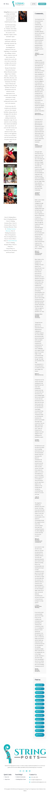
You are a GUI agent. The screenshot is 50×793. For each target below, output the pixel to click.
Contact (42, 4)
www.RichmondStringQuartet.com (38, 782)
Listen (33, 4)
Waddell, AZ (38, 726)
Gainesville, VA (39, 692)
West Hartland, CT (39, 735)
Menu (7, 4)
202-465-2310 (34, 777)
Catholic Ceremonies (20, 776)
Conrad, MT (38, 688)
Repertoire (7, 779)
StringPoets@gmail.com (36, 779)
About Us (7, 776)
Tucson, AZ (38, 707)
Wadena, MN (38, 700)
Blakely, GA (38, 711)
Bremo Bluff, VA (39, 696)
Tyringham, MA (39, 685)
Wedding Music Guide (21, 779)
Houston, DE (38, 719)
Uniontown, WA (39, 715)
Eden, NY (38, 730)
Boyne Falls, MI (39, 704)
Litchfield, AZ (38, 723)
